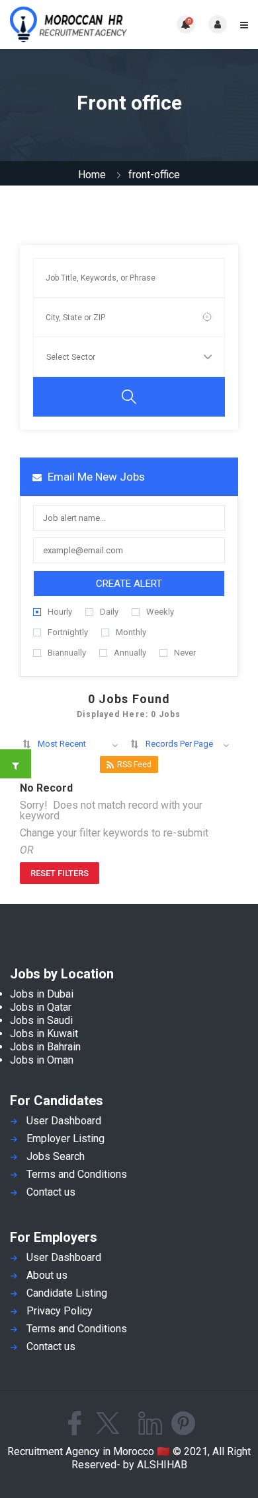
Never (185, 652)
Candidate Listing (66, 1293)
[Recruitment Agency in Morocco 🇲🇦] (69, 24)
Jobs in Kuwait (44, 1033)
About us (46, 1275)
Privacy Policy (59, 1311)
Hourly (60, 611)
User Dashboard (63, 1120)
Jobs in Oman (41, 1060)
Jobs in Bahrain (45, 1046)
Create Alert (129, 584)
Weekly (160, 611)
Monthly (131, 632)
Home (92, 174)
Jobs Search (55, 1156)
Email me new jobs (95, 476)
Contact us (50, 1192)
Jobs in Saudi (41, 1020)
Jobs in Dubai (41, 994)
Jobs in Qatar (40, 1007)
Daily (109, 611)
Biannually (67, 652)
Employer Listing (65, 1138)
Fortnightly (68, 632)
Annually (130, 652)
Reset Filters (59, 873)
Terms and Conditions (76, 1174)
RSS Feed (134, 764)
